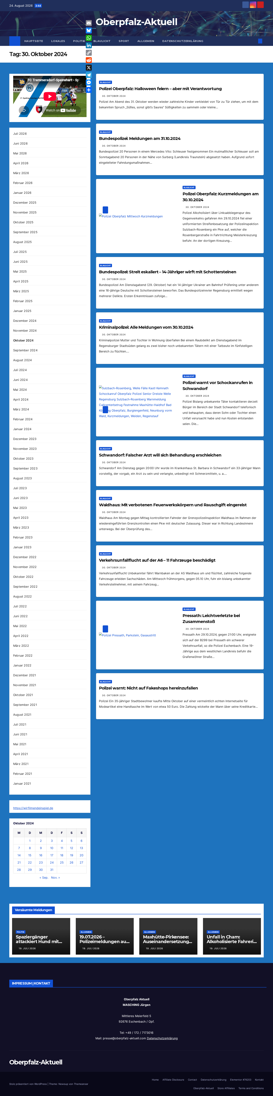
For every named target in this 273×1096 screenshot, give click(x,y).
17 (51, 855)
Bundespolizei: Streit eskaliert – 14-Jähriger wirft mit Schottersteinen (167, 271)
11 (62, 848)
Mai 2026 (20, 153)
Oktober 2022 (23, 577)
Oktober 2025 (23, 222)
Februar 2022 (22, 655)
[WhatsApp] (88, 38)
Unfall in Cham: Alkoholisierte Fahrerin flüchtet (231, 941)
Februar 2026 (22, 183)
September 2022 (25, 586)
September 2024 (25, 350)
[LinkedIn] (88, 45)
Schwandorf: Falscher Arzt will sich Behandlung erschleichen (160, 455)
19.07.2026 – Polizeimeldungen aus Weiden (103, 941)
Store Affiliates (226, 1088)
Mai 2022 (20, 626)
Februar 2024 (22, 419)
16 (40, 855)
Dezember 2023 (25, 439)
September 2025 (25, 232)
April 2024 (20, 399)
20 (81, 855)
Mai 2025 (20, 271)
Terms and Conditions (251, 1088)
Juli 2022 (20, 606)
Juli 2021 (19, 724)
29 (30, 870)
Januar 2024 (22, 429)
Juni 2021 (20, 734)
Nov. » (55, 877)
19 (71, 855)
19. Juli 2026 (27, 948)
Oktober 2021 (23, 695)
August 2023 (22, 478)
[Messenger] (88, 82)
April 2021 (20, 754)
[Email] (88, 23)
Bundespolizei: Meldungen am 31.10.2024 (140, 138)
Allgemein (145, 41)
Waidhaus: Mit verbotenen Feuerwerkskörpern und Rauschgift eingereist (173, 504)
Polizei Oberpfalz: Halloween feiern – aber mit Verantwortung (160, 88)
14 (19, 855)
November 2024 (25, 330)
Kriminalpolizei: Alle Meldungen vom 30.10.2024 (146, 327)
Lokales (58, 41)
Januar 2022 (22, 665)
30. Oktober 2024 (114, 96)
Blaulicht (102, 41)
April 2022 (20, 636)
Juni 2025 (20, 261)
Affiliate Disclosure (173, 1079)
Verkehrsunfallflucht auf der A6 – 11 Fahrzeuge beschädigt (157, 560)
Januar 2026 (22, 193)
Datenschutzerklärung (182, 41)
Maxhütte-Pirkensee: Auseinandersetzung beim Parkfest (166, 941)
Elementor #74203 (240, 1079)
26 (71, 862)
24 (52, 862)
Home (155, 1079)
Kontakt (259, 1079)
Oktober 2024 (23, 340)
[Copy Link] (88, 52)
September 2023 (25, 468)
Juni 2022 (20, 616)
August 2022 (22, 596)
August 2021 (22, 714)
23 (41, 862)
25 (62, 862)
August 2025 (22, 242)
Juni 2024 (20, 380)
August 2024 (22, 360)
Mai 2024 (20, 389)
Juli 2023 (20, 488)
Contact (192, 1079)
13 (81, 848)
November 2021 (24, 685)
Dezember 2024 (25, 321)
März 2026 (21, 173)
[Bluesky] (88, 30)
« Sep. (44, 877)
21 (19, 862)
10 (51, 848)
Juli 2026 (20, 133)
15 (29, 855)
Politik (79, 41)
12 (71, 848)
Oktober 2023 (23, 458)
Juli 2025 (20, 252)
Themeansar (81, 1083)
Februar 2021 (22, 774)
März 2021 (20, 764)
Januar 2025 (22, 311)
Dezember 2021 (24, 675)
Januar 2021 (22, 783)
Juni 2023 (20, 498)
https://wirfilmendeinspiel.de (33, 808)
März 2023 (21, 527)
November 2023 (25, 449)
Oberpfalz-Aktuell (136, 21)
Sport (124, 41)
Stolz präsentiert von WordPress (28, 1083)
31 (51, 870)
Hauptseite (33, 41)
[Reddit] (88, 60)
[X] (88, 67)
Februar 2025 (22, 301)
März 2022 (21, 645)
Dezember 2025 (25, 202)
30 (41, 870)
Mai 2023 (20, 508)
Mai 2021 (19, 744)
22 (30, 862)
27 (81, 862)
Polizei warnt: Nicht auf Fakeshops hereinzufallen (148, 688)
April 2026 (20, 163)
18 (61, 855)
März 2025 (21, 291)
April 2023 (20, 517)
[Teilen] (88, 90)
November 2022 (25, 567)
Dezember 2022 (25, 557)
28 (19, 870)
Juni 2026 (20, 143)
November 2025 (25, 212)
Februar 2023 (22, 537)
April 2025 (20, 281)
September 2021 (25, 705)
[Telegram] (88, 75)
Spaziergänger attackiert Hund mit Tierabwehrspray (37, 941)
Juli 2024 (20, 370)
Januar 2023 (22, 547)
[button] (254, 41)
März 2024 (21, 409)
